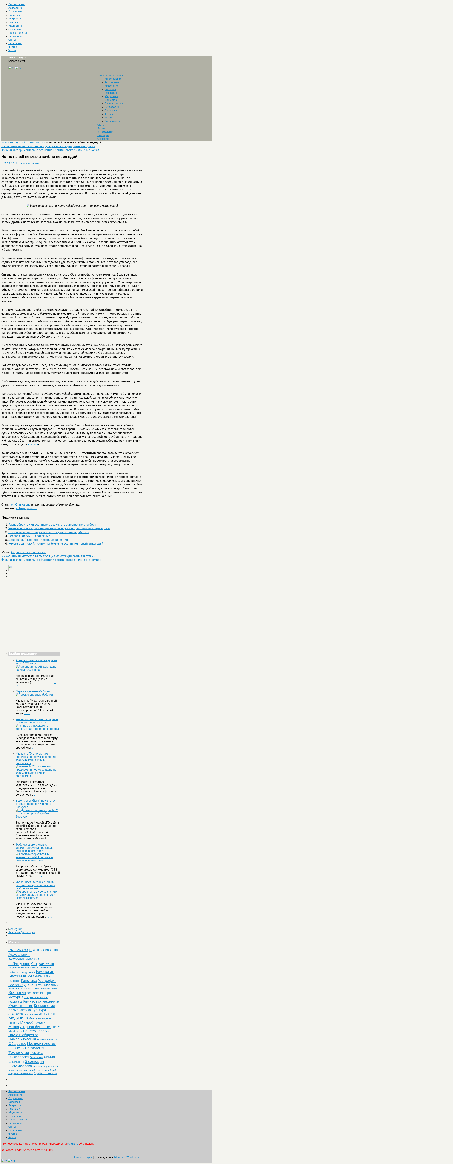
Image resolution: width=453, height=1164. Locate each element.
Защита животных (44, 985)
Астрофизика (16, 967)
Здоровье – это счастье (21, 988)
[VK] (11, 68)
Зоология (17, 992)
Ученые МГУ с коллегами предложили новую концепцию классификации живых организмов (36, 758)
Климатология (20, 1006)
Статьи (12, 40)
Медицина (15, 25)
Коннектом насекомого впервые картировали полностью (37, 721)
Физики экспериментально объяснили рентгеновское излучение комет (51, 150)
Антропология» (34, 142)
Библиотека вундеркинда (21, 972)
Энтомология (113, 121)
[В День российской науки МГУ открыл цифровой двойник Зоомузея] (38, 816)
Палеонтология (17, 32)
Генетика (29, 980)
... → (27, 713)
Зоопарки (33, 993)
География (14, 18)
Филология (36, 1057)
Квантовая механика (41, 1001)
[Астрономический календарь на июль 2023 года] (38, 669)
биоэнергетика (41, 1070)
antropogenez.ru (26, 508)
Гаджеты (14, 981)
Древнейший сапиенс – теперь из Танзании (38, 540)
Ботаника (34, 976)
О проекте (103, 139)
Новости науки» (12, 142)
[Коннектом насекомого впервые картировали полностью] (38, 728)
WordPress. (132, 1157)
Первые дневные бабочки (33, 691)
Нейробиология (22, 1039)
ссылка (33, 444)
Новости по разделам (110, 75)
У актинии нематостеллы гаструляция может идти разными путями (48, 146)
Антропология (16, 4)
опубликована (21, 504)
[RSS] (18, 68)
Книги (101, 128)
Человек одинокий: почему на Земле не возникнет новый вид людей (55, 543)
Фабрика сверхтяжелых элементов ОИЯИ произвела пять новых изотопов (34, 847)
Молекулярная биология (29, 1027)
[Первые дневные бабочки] (34, 694)
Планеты (16, 1048)
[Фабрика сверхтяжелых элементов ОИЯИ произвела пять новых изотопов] (38, 860)
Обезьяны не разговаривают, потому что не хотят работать (48, 532)
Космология (44, 1005)
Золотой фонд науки (46, 988)
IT (30, 950)
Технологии (15, 43)
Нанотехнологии (36, 1031)
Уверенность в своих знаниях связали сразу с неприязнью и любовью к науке (35, 885)
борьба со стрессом (45, 1073)
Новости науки (17, 57)
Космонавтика (19, 1010)
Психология (15, 36)
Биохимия (17, 976)
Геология (15, 985)
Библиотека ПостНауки (37, 967)
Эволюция (38, 552)
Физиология (18, 1057)
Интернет (47, 993)
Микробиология (33, 1022)
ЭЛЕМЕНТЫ (16, 1062)
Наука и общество (23, 1035)
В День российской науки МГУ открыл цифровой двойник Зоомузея (35, 804)
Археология (15, 8)
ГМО (46, 976)
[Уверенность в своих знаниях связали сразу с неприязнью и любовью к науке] (38, 897)
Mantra (118, 1157)
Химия (12, 50)
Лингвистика (31, 1013)
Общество (14, 29)
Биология (14, 15)
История (15, 997)
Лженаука (14, 22)
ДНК (26, 985)
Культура (39, 1010)
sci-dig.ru (72, 1143)
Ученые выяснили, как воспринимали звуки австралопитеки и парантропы (59, 528)
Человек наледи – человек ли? (29, 536)
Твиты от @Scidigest (21, 932)
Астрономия (15, 11)
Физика (13, 47)
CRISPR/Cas (18, 950)
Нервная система (46, 1039)
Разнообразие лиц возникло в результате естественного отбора (52, 524)
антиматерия (26, 1070)
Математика (46, 1013)
